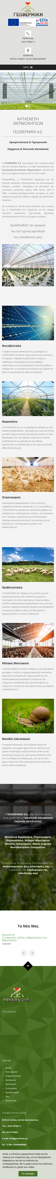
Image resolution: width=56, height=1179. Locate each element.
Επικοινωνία (10, 1100)
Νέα (7, 1096)
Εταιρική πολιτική (13, 1076)
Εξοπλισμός (10, 1084)
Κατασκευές (10, 1080)
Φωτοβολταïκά (11, 1092)
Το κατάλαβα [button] (28, 1174)
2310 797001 (13, 1126)
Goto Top (28, 966)
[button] (26, 67)
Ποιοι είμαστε (11, 1072)
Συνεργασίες (11, 1088)
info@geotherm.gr (18, 1138)
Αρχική (8, 1067)
